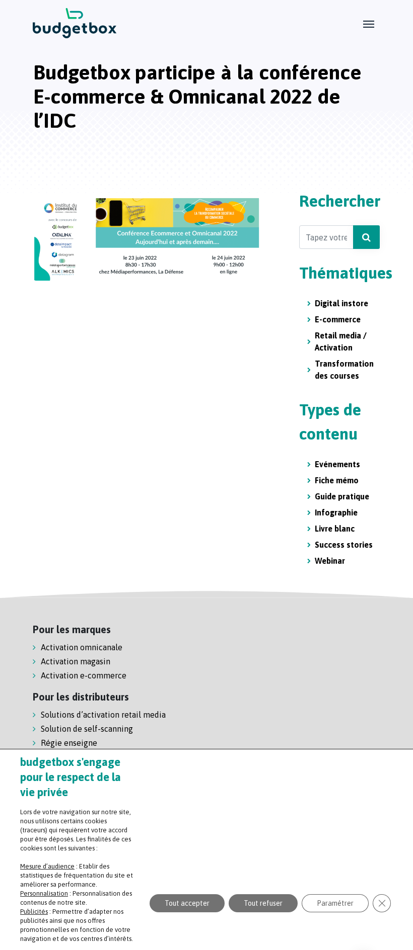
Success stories (344, 544)
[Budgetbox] (75, 23)
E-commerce (338, 319)
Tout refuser (263, 903)
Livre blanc (335, 528)
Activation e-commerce (83, 675)
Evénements (337, 464)
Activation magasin (75, 661)
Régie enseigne (69, 742)
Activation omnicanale (81, 647)
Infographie (336, 512)
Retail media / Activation (341, 341)
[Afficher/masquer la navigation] (368, 23)
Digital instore (341, 303)
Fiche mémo (337, 480)
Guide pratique (342, 496)
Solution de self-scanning (87, 728)
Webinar (330, 560)
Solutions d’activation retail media (103, 714)
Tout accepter (187, 903)
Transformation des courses (344, 369)
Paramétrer (335, 903)
